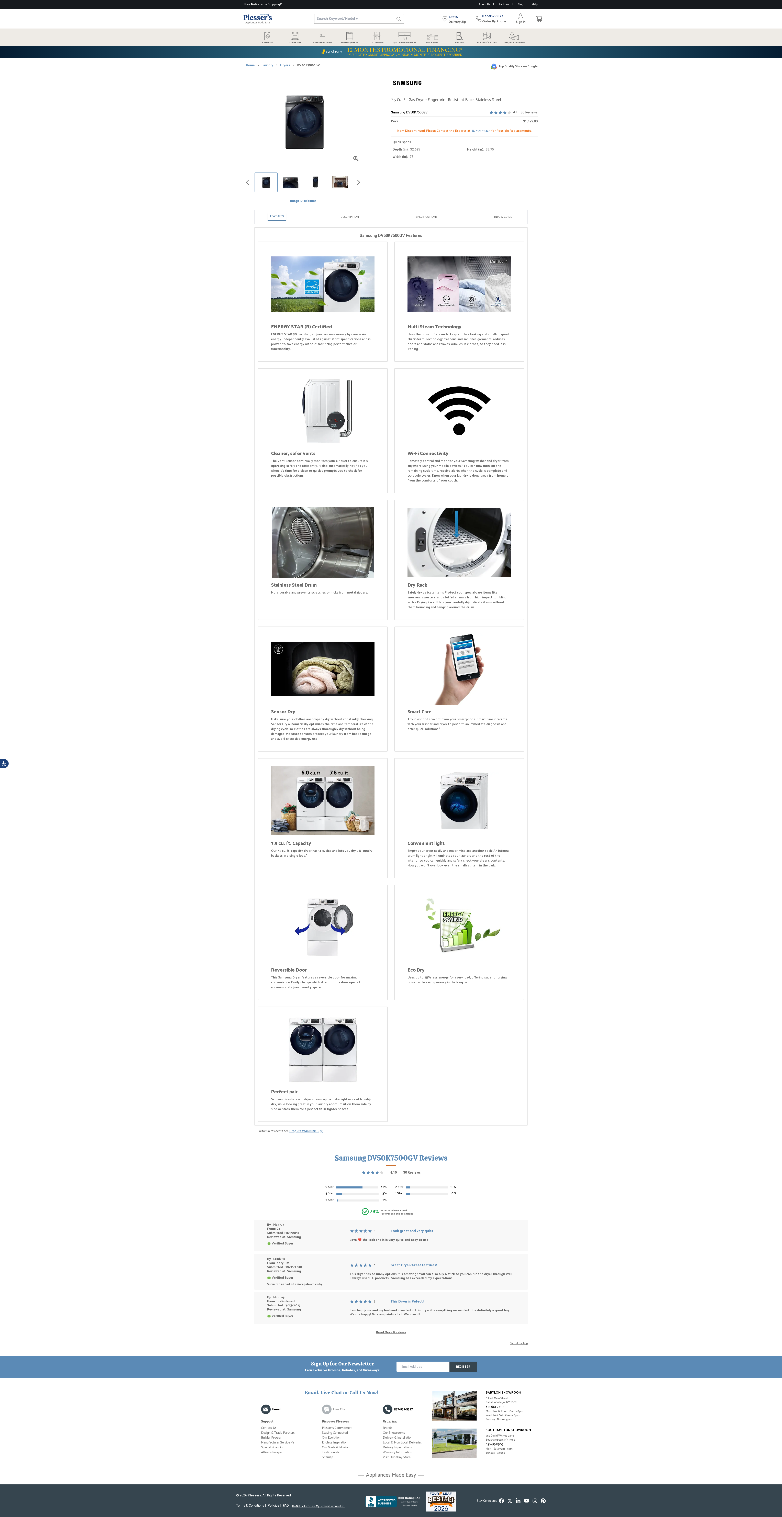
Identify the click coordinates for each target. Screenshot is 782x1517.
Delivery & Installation (397, 1437)
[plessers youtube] (526, 1500)
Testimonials (330, 1452)
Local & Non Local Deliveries (402, 1442)
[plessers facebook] (501, 1500)
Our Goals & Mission (335, 1447)
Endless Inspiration (334, 1442)
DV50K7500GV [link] (308, 65)
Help (535, 4)
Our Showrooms (394, 1433)
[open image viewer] (356, 158)
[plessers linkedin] (518, 1500)
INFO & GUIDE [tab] (503, 217)
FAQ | (287, 1505)
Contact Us (269, 1428)
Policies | (274, 1505)
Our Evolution (331, 1437)
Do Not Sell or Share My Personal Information (318, 1506)
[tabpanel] (391, 677)
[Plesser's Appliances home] (257, 19)
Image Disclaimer (303, 201)
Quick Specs (402, 142)
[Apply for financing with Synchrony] (391, 52)
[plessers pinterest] (543, 1500)
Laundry (267, 65)
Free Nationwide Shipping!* (263, 4)
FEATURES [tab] (277, 216)
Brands (387, 1428)
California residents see (288, 1131)
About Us (484, 4)
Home (250, 65)
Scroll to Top (519, 1343)
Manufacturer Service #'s (277, 1442)
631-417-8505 (494, 1444)
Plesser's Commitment (337, 1428)
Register (463, 1366)
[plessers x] (509, 1500)
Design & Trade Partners (278, 1433)
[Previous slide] (247, 182)
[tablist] (391, 217)
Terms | (251, 1505)
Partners (504, 4)
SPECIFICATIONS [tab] (426, 217)
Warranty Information (397, 1452)
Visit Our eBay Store (397, 1457)
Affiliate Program (272, 1452)
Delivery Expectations (397, 1447)
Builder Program (272, 1437)
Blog (520, 4)
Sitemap (327, 1457)
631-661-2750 (495, 1407)
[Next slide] (359, 182)
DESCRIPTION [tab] (349, 217)
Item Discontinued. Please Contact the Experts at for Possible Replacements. (464, 131)
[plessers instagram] (534, 1500)
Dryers (285, 65)
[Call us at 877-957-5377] (387, 1409)
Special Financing (272, 1447)
